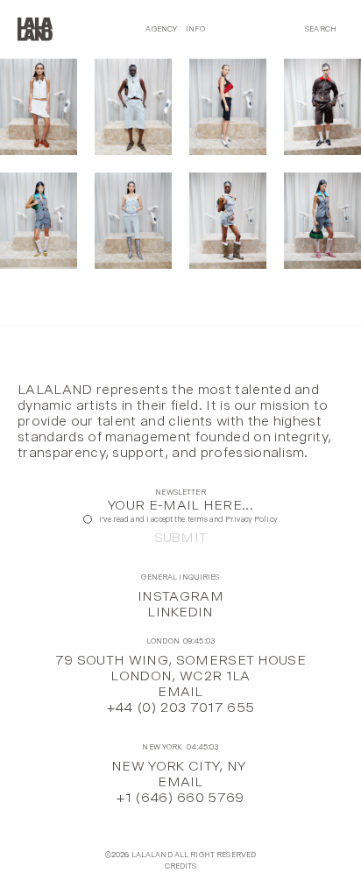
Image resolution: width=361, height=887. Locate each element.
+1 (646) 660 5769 (180, 797)
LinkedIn (180, 611)
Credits (181, 866)
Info (195, 29)
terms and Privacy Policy (233, 519)
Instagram (180, 596)
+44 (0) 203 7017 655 (180, 707)
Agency (161, 29)
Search (320, 29)
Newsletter (180, 492)
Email (180, 691)
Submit (181, 538)
